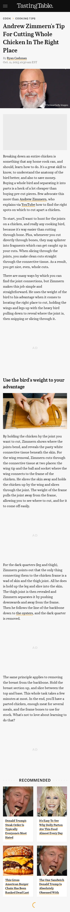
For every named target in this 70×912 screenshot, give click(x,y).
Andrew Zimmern (33, 199)
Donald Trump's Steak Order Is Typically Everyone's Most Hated (16, 829)
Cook (7, 18)
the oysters (24, 613)
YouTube (28, 204)
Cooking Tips (25, 18)
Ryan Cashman (17, 58)
